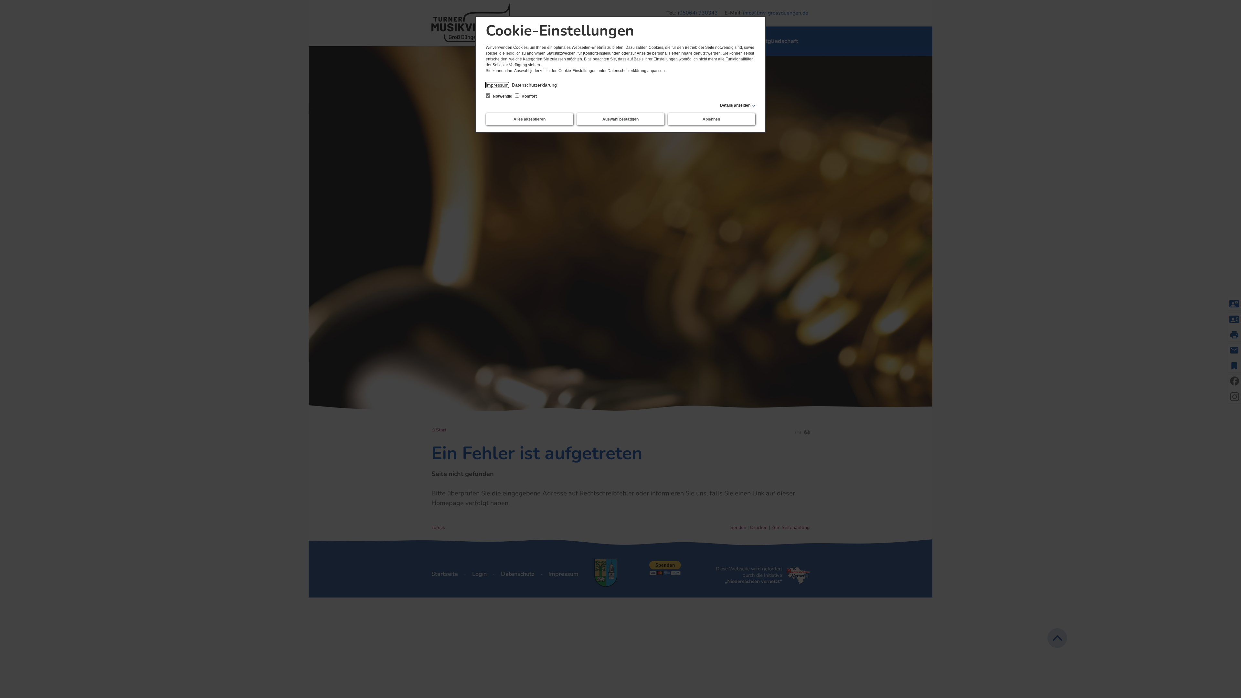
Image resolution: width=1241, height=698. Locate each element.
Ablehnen (711, 119)
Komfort (529, 96)
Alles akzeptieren (530, 119)
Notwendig (502, 96)
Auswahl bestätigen (620, 119)
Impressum (497, 85)
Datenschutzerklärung (534, 85)
